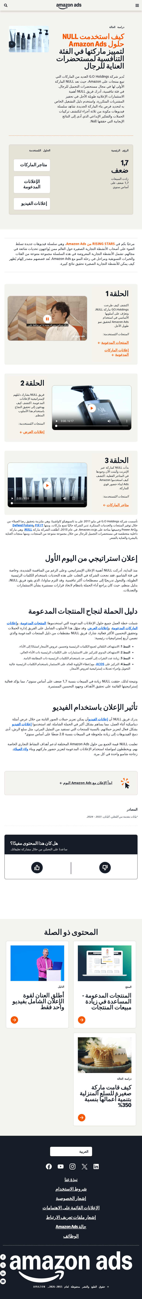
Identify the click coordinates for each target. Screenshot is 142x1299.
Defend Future (23, 525)
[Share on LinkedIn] (3, 1273)
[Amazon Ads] (71, 5)
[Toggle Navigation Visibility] (137, 5)
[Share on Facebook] (3, 1257)
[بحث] (5, 5)
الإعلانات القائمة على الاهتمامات (71, 1207)
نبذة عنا (71, 1179)
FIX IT (39, 525)
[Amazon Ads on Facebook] (49, 1167)
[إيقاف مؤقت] (47, 319)
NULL (28, 529)
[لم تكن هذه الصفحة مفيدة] (105, 868)
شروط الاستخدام (71, 1189)
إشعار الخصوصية (71, 1198)
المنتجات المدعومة (33, 623)
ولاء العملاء (20, 749)
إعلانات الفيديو (98, 719)
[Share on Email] (3, 1281)
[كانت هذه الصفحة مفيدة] (37, 868)
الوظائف (71, 1236)
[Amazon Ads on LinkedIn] (96, 1167)
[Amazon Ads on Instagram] (72, 1167)
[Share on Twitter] (3, 1265)
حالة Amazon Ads (71, 1226)
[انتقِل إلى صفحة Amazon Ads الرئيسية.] (71, 1266)
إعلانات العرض (98, 628)
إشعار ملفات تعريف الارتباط (71, 1217)
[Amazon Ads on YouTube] (61, 1167)
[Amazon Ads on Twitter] (84, 1167)
